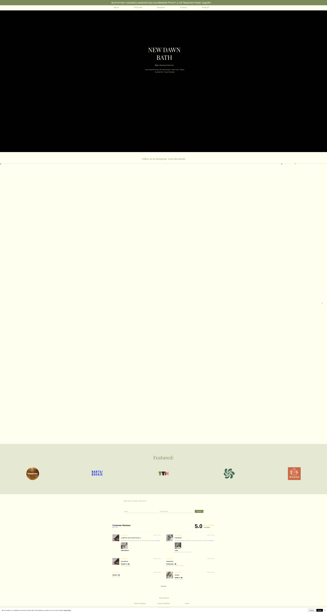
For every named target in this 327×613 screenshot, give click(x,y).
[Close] (325, 610)
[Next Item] (322, 303)
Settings (312, 610)
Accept (319, 610)
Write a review (115, 527)
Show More (157, 540)
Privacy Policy (67, 610)
